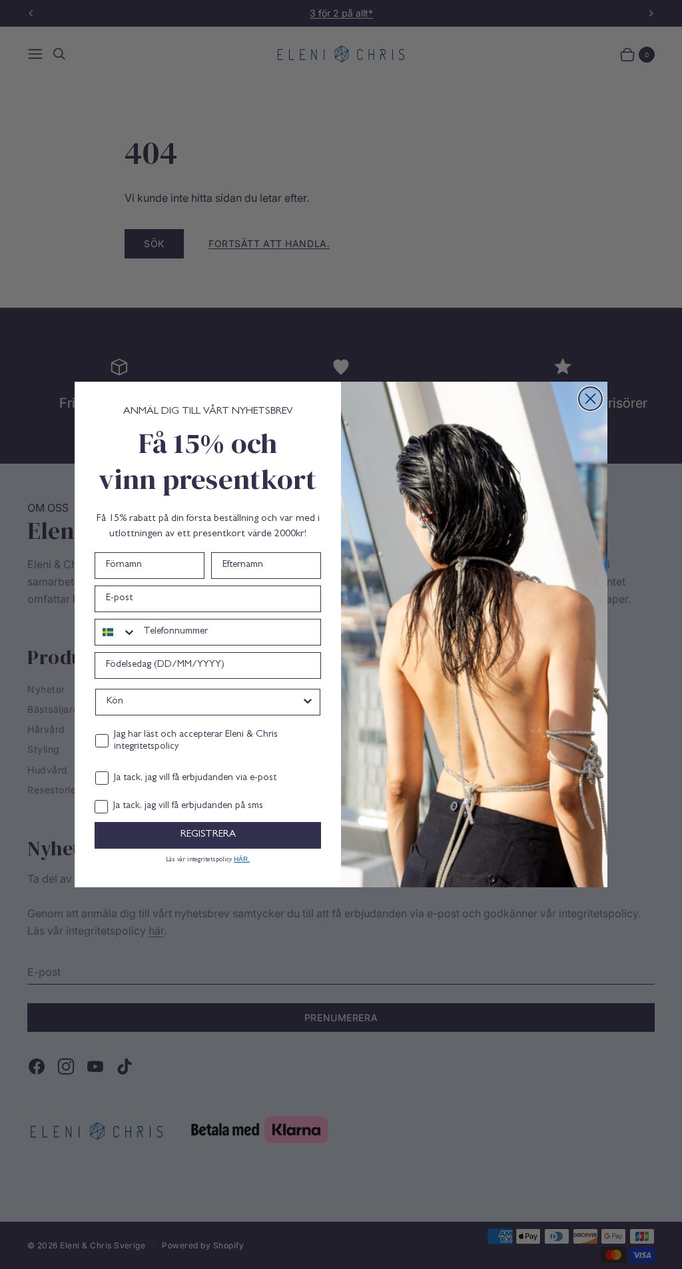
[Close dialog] (590, 398)
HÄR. (242, 859)
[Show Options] (307, 702)
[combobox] (116, 632)
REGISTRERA (208, 835)
